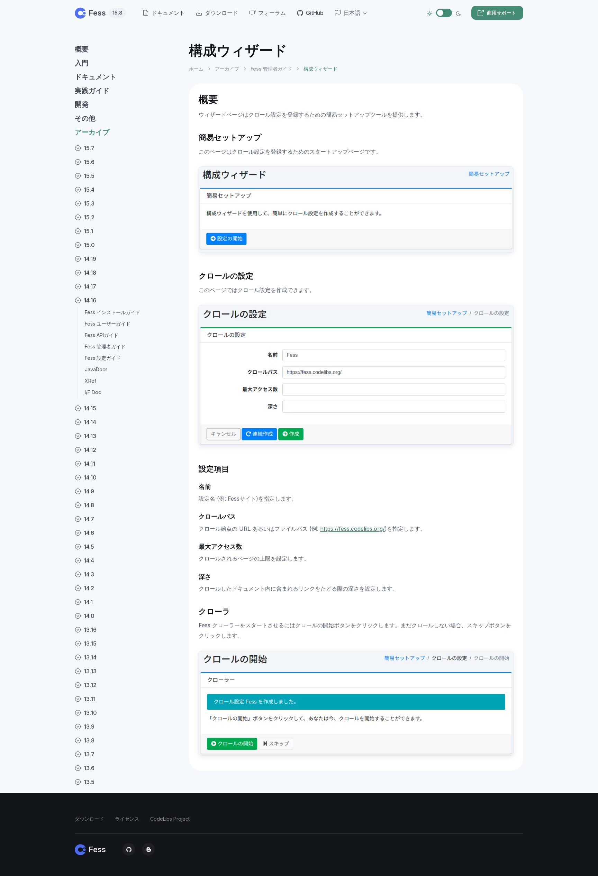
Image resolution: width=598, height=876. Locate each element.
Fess (106, 12)
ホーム (196, 69)
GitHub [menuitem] (315, 12)
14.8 (89, 505)
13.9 (89, 726)
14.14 (90, 422)
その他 (85, 118)
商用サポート (501, 13)
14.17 (90, 286)
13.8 (89, 740)
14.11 (89, 463)
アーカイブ (92, 132)
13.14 (90, 657)
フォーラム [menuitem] (272, 12)
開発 (82, 104)
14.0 (89, 615)
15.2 (89, 217)
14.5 (89, 546)
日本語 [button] (352, 12)
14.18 (90, 272)
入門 (82, 63)
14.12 (90, 449)
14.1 (88, 602)
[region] (128, 453)
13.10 (90, 712)
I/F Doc (93, 392)
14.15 (90, 408)
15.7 (89, 148)
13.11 (90, 698)
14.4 (89, 560)
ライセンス (127, 819)
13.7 (89, 754)
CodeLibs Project (170, 819)
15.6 (89, 161)
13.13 (90, 671)
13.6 (89, 768)
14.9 (89, 491)
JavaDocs (96, 369)
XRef (90, 381)
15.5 (89, 175)
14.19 (90, 258)
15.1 (88, 231)
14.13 (90, 435)
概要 (82, 49)
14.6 (89, 532)
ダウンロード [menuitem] (221, 12)
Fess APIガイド (101, 335)
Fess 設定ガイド (103, 358)
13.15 (90, 643)
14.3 (89, 574)
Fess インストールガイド (112, 312)
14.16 (90, 300)
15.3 (89, 203)
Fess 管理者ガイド (105, 346)
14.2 (89, 588)
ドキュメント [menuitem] (168, 12)
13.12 (90, 685)
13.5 (89, 781)
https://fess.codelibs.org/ (352, 528)
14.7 (89, 518)
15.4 (89, 189)
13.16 (90, 629)
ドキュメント (95, 77)
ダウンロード (89, 819)
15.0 (89, 244)
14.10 (90, 477)
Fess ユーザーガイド (107, 324)
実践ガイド (92, 90)
